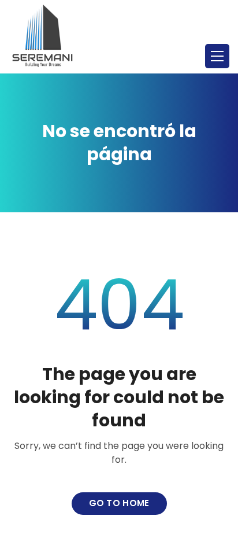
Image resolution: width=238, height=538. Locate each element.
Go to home (119, 503)
